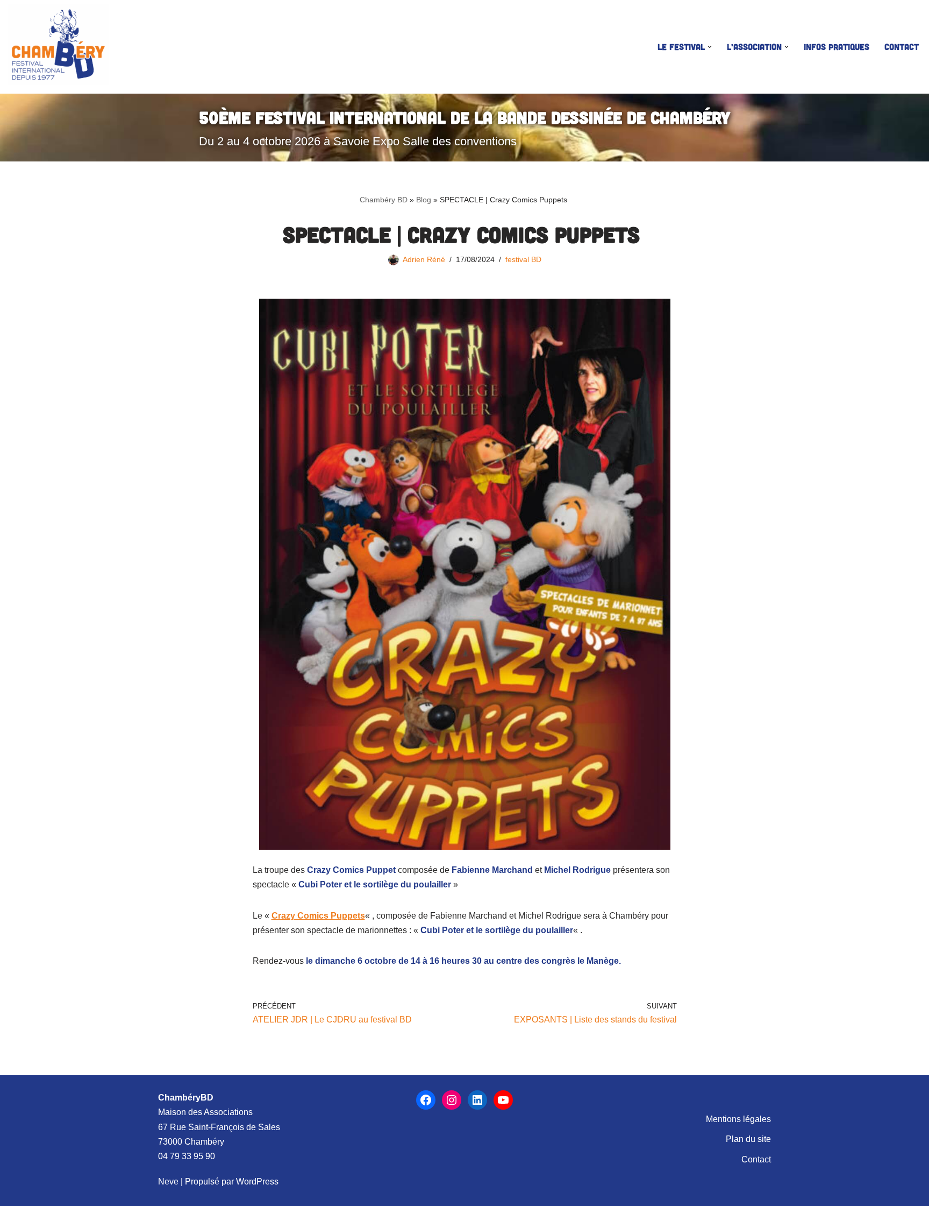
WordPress (257, 1181)
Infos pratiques (836, 46)
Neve (168, 1181)
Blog (423, 199)
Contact (901, 46)
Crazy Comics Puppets (318, 915)
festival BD (523, 259)
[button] (710, 47)
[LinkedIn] (477, 1100)
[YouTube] (503, 1100)
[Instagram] (451, 1100)
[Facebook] (425, 1100)
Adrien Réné (424, 259)
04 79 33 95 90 (186, 1156)
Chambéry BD (384, 199)
